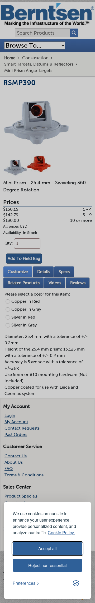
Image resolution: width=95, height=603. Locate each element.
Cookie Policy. (61, 533)
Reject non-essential (47, 565)
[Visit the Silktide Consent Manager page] (76, 583)
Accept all (47, 548)
